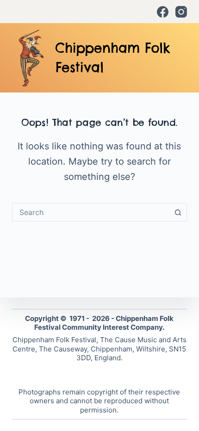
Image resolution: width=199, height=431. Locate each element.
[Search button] (178, 212)
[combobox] (90, 212)
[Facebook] (162, 12)
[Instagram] (181, 12)
